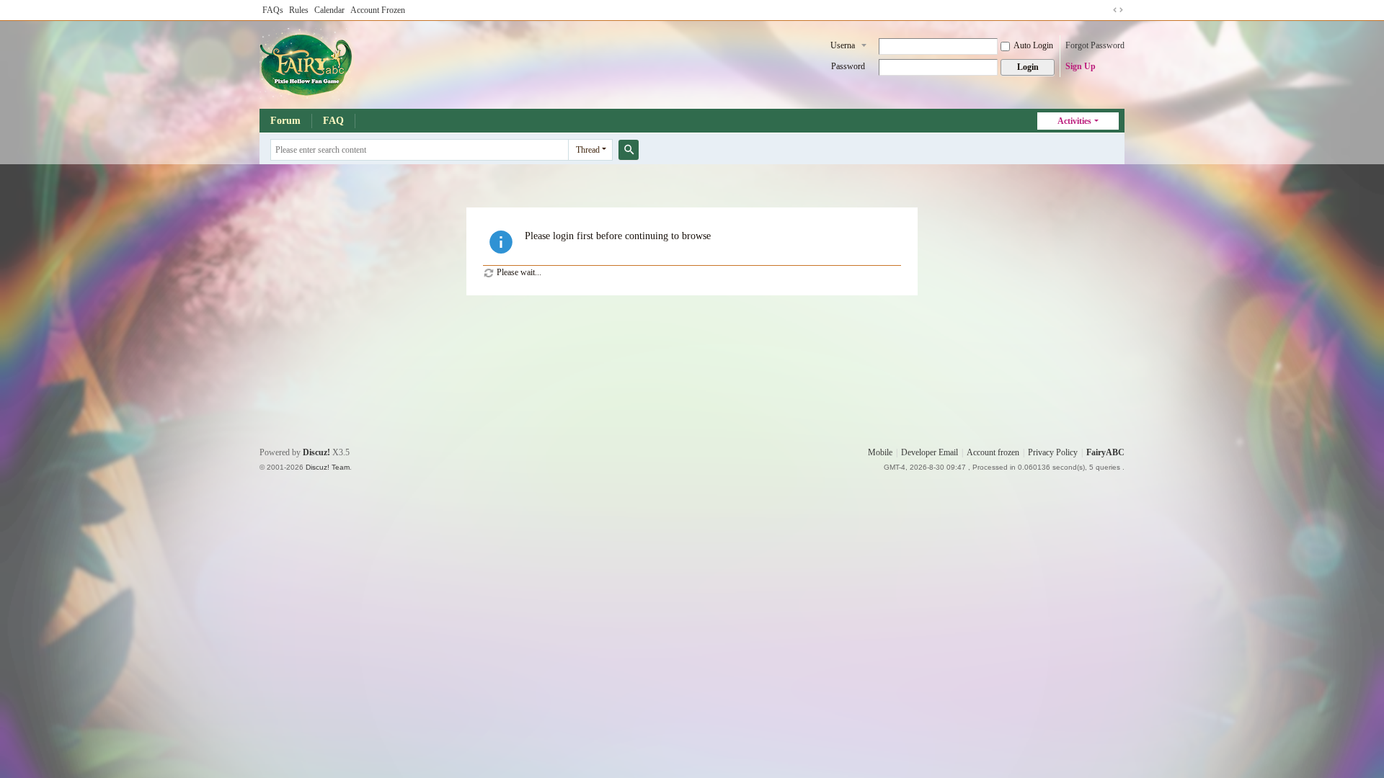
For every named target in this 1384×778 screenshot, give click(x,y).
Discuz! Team (328, 467)
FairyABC (1105, 452)
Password (848, 66)
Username (842, 46)
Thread (588, 150)
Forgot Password (1094, 45)
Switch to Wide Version (1118, 10)
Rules (299, 10)
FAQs (272, 10)
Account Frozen (377, 10)
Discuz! (316, 452)
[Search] (628, 150)
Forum (285, 120)
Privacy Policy (1053, 452)
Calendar (329, 10)
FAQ (333, 120)
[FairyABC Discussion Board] (307, 63)
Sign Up (1080, 66)
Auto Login (1033, 45)
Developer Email (929, 452)
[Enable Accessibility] (1104, 10)
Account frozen (993, 452)
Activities (1074, 121)
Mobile (880, 452)
